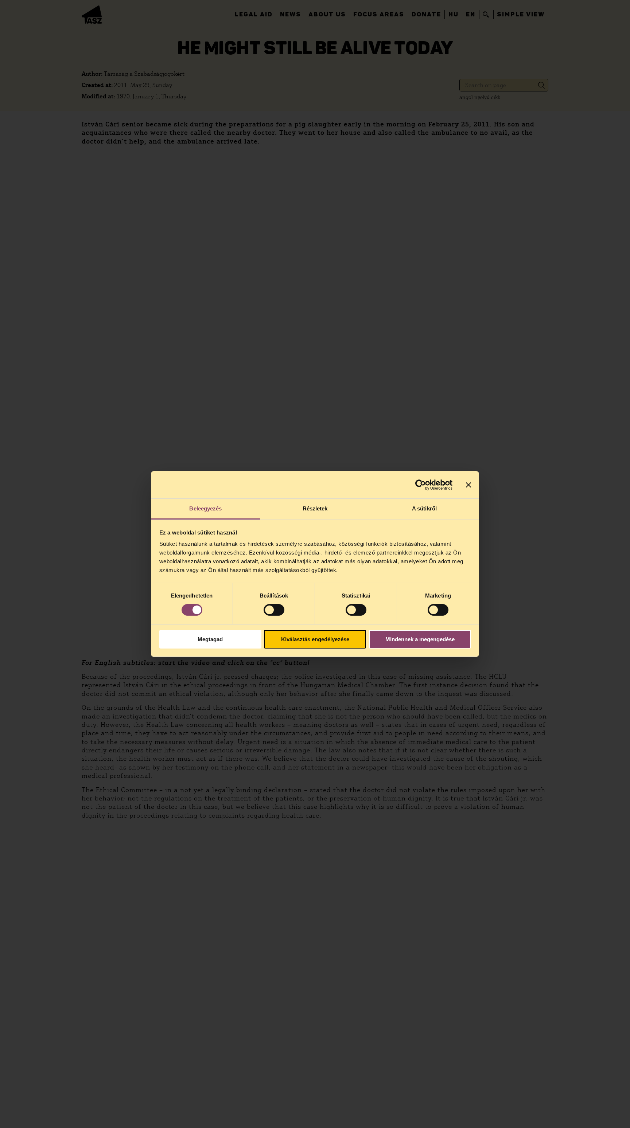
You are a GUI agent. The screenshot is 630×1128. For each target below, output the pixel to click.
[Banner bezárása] (468, 484)
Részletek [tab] (315, 508)
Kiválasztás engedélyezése (315, 639)
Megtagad (210, 639)
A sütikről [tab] (424, 508)
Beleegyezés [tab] (205, 508)
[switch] (274, 610)
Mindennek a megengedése (420, 639)
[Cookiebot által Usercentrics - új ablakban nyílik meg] (420, 484)
